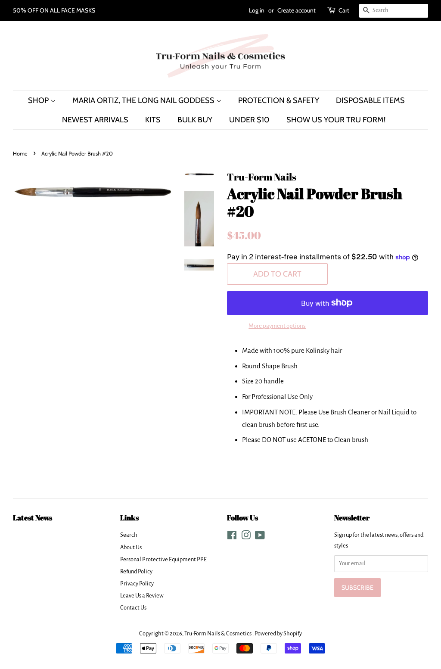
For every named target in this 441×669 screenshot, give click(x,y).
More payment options (277, 326)
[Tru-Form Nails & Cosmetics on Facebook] (232, 537)
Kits (153, 119)
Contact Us (133, 607)
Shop (39, 100)
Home (20, 153)
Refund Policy (136, 571)
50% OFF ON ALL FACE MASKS (54, 10)
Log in (256, 10)
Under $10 (249, 119)
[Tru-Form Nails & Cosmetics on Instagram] (246, 537)
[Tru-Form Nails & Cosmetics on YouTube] (260, 537)
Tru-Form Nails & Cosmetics (218, 633)
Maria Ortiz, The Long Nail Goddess (144, 100)
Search (128, 535)
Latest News (32, 518)
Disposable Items (370, 100)
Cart (344, 10)
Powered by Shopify (278, 633)
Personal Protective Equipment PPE (163, 559)
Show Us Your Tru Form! (335, 119)
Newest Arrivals (95, 119)
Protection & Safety (278, 100)
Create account (296, 10)
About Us (131, 547)
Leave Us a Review (142, 595)
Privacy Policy (137, 583)
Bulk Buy (194, 119)
